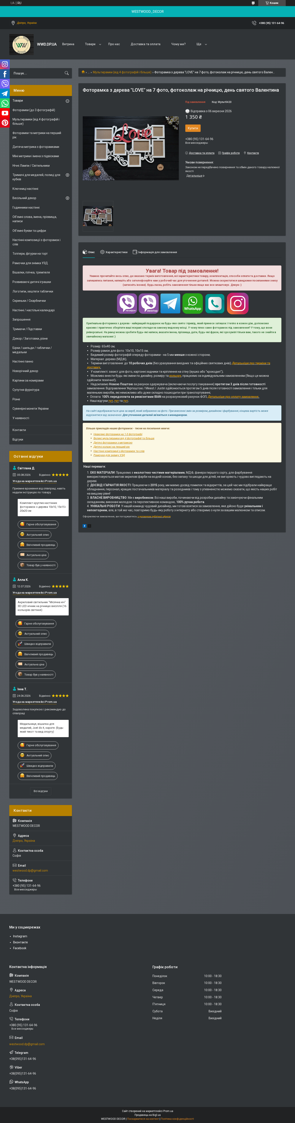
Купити (193, 128)
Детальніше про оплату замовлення (233, 396)
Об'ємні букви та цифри (29, 230)
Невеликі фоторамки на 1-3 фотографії (118, 434)
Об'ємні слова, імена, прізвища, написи (35, 219)
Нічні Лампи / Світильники (31, 165)
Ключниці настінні (25, 188)
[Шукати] (67, 73)
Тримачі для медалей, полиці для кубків (36, 177)
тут (110, 401)
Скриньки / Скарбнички (29, 300)
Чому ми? (178, 44)
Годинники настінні (26, 207)
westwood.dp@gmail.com (30, 870)
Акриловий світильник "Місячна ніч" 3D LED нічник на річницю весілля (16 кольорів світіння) (42, 606)
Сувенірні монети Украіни (31, 408)
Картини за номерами (28, 380)
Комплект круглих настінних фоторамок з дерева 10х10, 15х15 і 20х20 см (43, 506)
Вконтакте (20, 942)
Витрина (68, 44)
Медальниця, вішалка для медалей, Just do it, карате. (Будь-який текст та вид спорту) (42, 727)
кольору (175, 375)
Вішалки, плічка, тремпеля (31, 272)
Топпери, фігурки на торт (30, 253)
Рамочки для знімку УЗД (109, 455)
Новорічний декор (25, 371)
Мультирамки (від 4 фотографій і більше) (122, 72)
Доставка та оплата (145, 44)
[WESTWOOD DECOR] (21, 44)
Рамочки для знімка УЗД (30, 263)
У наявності (21, 418)
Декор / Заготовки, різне (30, 338)
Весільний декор (24, 198)
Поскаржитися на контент (143, 1118)
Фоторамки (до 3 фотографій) (34, 110)
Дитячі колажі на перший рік (112, 446)
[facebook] (84, 526)
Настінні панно (23, 361)
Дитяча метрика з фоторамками (36, 147)
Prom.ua (168, 1111)
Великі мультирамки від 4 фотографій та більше (124, 438)
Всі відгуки (41, 791)
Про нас (114, 44)
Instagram (20, 936)
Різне (16, 399)
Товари (90, 44)
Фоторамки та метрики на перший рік (37, 135)
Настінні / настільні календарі (34, 310)
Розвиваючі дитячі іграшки (32, 282)
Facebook (19, 948)
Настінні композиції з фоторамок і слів (36, 242)
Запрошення (21, 319)
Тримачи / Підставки (27, 329)
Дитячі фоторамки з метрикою (113, 442)
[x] (89, 526)
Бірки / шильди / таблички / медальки (32, 350)
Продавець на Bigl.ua (148, 1115)
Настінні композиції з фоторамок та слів (119, 451)
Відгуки (18, 439)
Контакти (19, 430)
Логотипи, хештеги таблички (33, 291)
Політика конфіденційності (177, 1118)
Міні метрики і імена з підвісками (36, 156)
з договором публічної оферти (154, 516)
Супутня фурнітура (26, 389)
